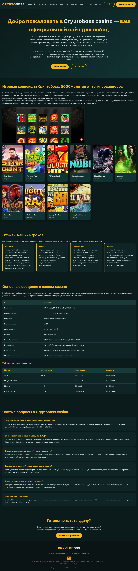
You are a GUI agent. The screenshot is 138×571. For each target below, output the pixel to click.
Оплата (82, 4)
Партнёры (64, 4)
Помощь (97, 4)
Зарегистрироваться (69, 535)
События (73, 4)
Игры (90, 4)
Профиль (109, 4)
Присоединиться (126, 4)
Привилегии (52, 4)
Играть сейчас (60, 67)
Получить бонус (79, 66)
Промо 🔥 (31, 4)
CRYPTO (13, 4)
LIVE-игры (42, 4)
